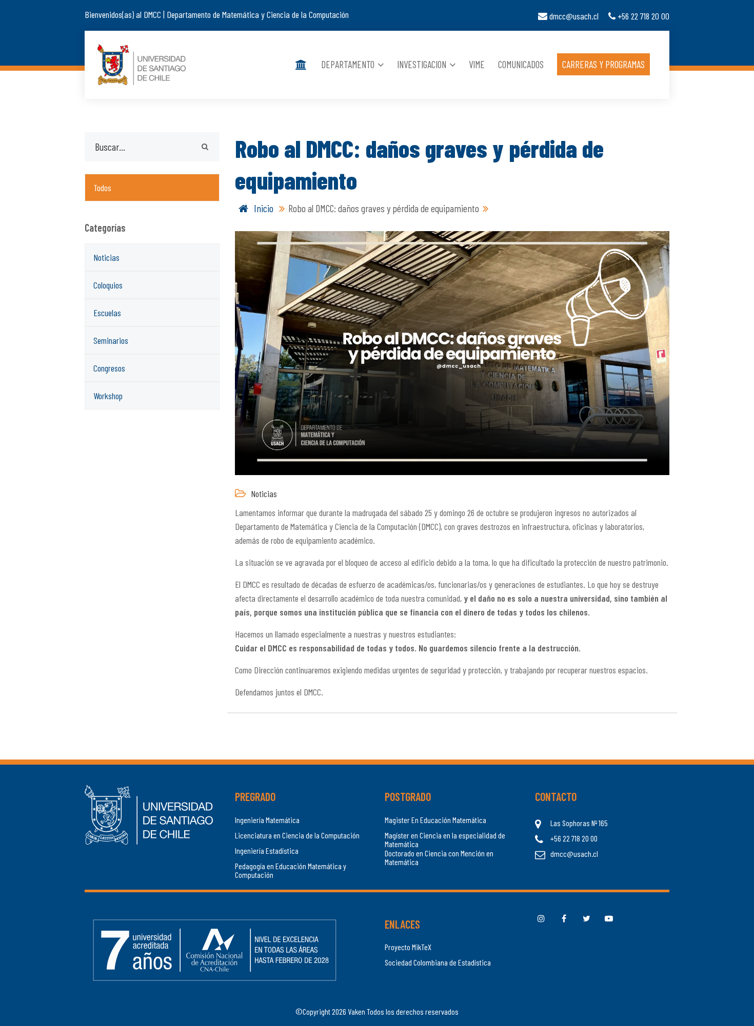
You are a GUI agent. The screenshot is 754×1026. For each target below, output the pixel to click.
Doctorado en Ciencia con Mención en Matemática (439, 858)
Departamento (348, 64)
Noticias (106, 257)
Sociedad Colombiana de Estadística (438, 962)
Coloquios (108, 285)
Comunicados (521, 64)
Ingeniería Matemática (267, 820)
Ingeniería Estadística (267, 850)
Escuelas (107, 312)
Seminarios (110, 340)
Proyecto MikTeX (408, 947)
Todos (102, 187)
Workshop (108, 395)
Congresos (109, 368)
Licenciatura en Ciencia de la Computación (297, 835)
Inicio (262, 208)
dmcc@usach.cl (573, 16)
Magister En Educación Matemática (435, 820)
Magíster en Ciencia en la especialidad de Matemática (445, 840)
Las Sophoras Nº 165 (579, 823)
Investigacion (422, 64)
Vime (477, 64)
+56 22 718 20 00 (642, 16)
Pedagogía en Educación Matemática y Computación (290, 870)
